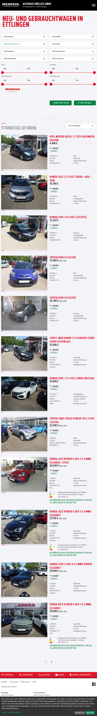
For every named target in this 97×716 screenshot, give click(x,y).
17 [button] (37, 371)
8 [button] (25, 210)
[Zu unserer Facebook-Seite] (93, 683)
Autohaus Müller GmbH (37, 3)
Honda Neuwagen (7, 695)
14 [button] (45, 210)
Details (54, 151)
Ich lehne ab (79, 713)
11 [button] (35, 210)
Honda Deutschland (9, 687)
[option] (24, 152)
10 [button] (32, 210)
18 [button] (40, 371)
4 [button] (12, 210)
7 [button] (22, 210)
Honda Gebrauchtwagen (41, 695)
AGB (34, 682)
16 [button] (35, 371)
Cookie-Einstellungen (11, 713)
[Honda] (11, 5)
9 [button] (29, 210)
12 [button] (39, 210)
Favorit (55, 148)
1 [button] (2, 210)
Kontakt (4, 682)
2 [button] (6, 210)
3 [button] (9, 210)
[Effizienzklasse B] (53, 493)
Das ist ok (90, 713)
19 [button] (42, 371)
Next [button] (45, 152)
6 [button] (19, 210)
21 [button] (46, 371)
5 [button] (16, 210)
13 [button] (42, 210)
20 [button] (44, 371)
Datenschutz (25, 682)
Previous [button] (3, 152)
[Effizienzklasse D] (53, 638)
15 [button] (45, 250)
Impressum (13, 682)
